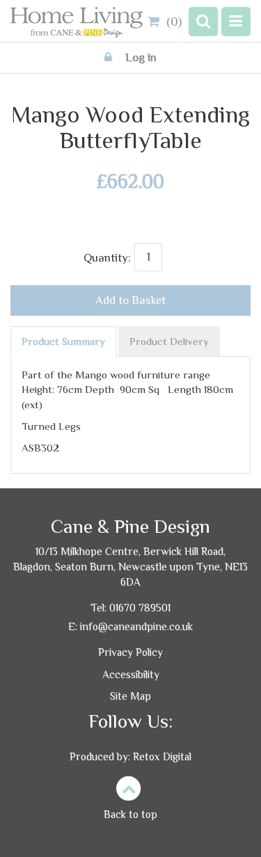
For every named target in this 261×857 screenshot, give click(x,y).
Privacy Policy (130, 652)
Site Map (130, 696)
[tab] (63, 341)
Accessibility (130, 674)
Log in (139, 57)
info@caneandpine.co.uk (136, 626)
